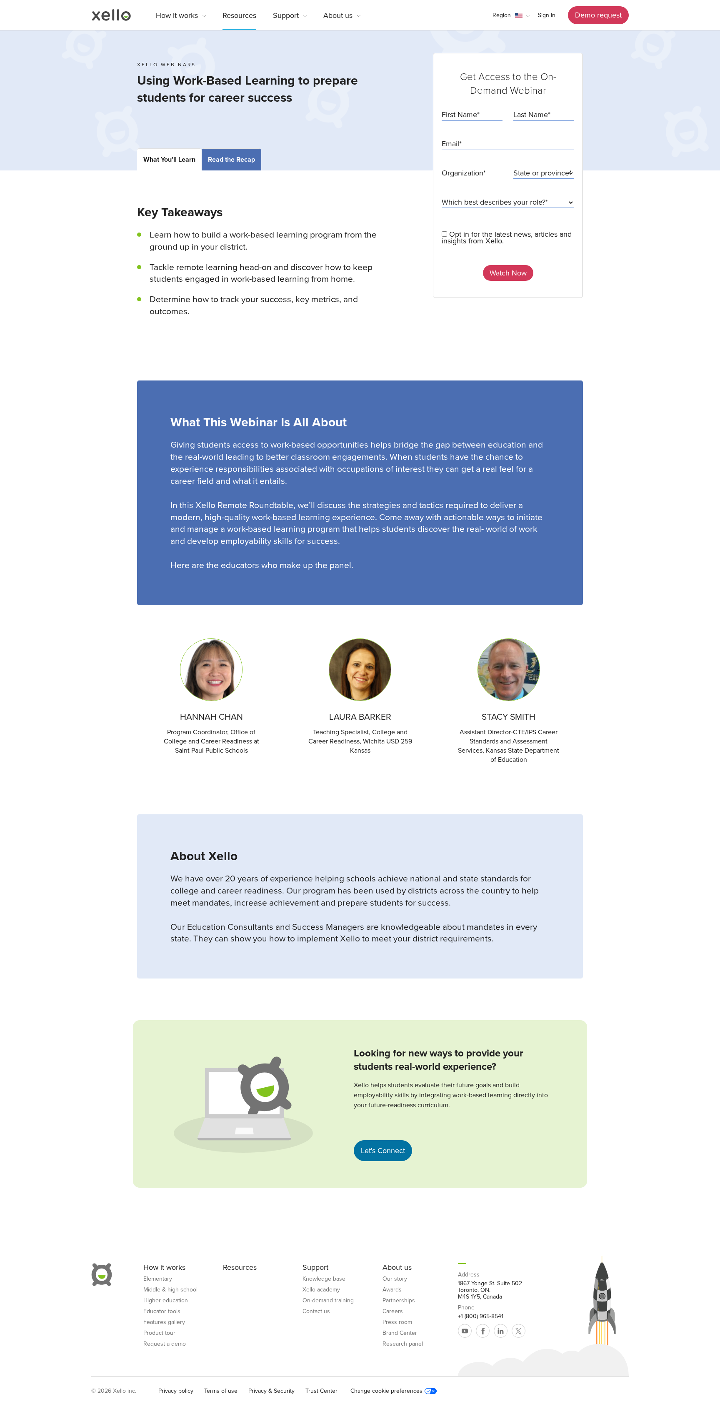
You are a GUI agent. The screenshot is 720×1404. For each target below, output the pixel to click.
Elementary (157, 1279)
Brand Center (399, 1333)
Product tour (159, 1333)
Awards (392, 1289)
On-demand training (328, 1300)
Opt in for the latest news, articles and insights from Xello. (507, 237)
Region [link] (501, 15)
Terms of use (221, 1390)
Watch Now (508, 273)
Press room (397, 1322)
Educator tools (161, 1311)
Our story (394, 1279)
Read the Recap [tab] (231, 159)
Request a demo (164, 1344)
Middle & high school (170, 1289)
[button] (511, 15)
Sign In (546, 15)
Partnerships (398, 1300)
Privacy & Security (271, 1390)
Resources (239, 15)
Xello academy (321, 1289)
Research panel (402, 1344)
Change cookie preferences (386, 1391)
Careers (392, 1311)
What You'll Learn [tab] (169, 159)
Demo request (598, 15)
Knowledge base (323, 1279)
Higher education (165, 1300)
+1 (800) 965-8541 (480, 1316)
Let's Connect (383, 1150)
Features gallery (164, 1322)
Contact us (316, 1311)
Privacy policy (175, 1390)
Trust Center (321, 1390)
